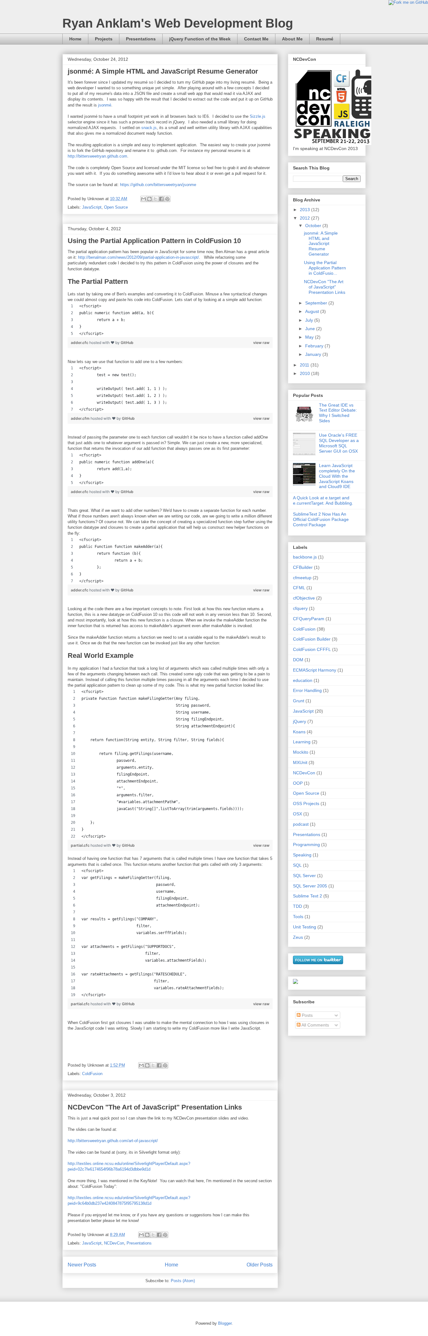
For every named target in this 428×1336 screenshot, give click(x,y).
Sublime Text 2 (307, 895)
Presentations (141, 38)
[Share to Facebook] (161, 199)
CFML (299, 587)
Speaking (302, 854)
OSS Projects (306, 803)
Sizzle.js (257, 116)
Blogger (225, 1323)
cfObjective (304, 597)
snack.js (149, 127)
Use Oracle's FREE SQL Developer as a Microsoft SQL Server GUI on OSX (339, 443)
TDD (297, 906)
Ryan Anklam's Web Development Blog (177, 23)
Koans (299, 731)
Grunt (298, 700)
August (312, 311)
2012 (305, 218)
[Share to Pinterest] (167, 199)
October (313, 225)
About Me (292, 38)
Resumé (324, 38)
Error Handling (307, 690)
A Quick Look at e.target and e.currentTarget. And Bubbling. (323, 500)
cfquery (300, 608)
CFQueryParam (308, 618)
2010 (305, 373)
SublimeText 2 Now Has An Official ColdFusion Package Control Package (321, 519)
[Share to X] (155, 199)
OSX (297, 813)
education (302, 680)
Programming (306, 844)
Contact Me (256, 38)
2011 (305, 364)
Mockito (300, 752)
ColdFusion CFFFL (312, 649)
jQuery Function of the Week (200, 38)
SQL (297, 865)
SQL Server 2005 (310, 885)
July (309, 320)
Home (75, 38)
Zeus (298, 937)
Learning (302, 741)
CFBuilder (303, 567)
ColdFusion (92, 1073)
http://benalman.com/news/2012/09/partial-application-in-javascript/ (138, 257)
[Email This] (143, 199)
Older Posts (260, 1264)
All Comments (314, 1024)
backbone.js (305, 556)
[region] (170, 320)
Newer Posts (82, 1264)
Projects (103, 38)
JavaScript (92, 207)
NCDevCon (114, 1243)
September (316, 302)
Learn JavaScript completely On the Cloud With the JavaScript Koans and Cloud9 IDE (337, 476)
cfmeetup (302, 577)
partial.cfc (81, 845)
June (310, 328)
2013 (305, 209)
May (310, 337)
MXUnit (300, 762)
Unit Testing (304, 926)
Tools (298, 916)
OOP (298, 783)
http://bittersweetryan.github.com (97, 156)
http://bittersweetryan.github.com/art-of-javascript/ (113, 1140)
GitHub (127, 342)
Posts (306, 1015)
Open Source (116, 207)
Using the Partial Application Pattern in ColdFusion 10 (154, 241)
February (315, 345)
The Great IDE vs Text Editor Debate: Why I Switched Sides (338, 413)
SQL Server (304, 875)
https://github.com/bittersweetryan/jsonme (158, 184)
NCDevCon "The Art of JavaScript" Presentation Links (155, 1107)
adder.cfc (80, 342)
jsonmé (104, 105)
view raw (261, 342)
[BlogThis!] (149, 199)
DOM (298, 659)
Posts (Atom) (183, 1280)
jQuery (299, 721)
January (313, 354)
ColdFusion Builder (312, 639)
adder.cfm (81, 418)
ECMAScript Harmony (314, 670)
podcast (301, 824)
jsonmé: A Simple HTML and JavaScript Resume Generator (163, 71)
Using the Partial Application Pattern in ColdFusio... (325, 268)
